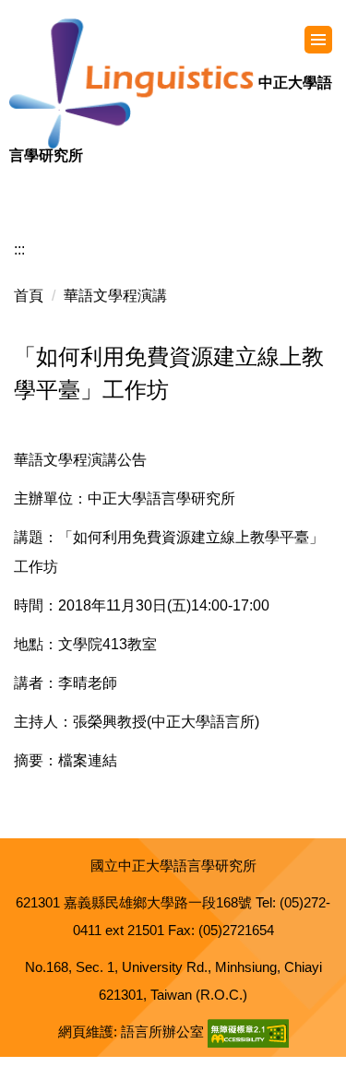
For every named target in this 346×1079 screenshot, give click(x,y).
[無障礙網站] (248, 1031)
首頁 (28, 295)
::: (19, 249)
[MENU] (318, 39)
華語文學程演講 (115, 295)
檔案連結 (87, 760)
